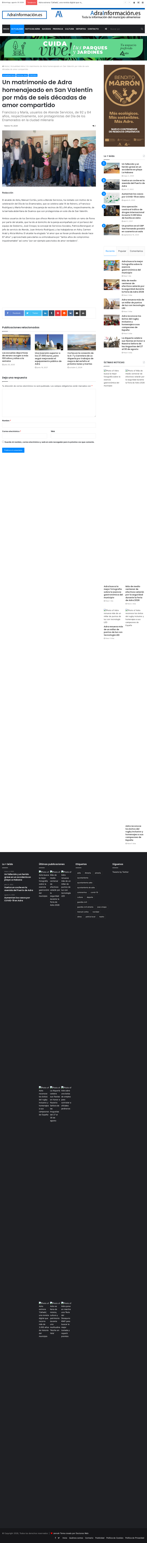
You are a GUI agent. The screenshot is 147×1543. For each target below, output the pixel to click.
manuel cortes (83, 912)
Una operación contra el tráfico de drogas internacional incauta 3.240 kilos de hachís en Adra (133, 212)
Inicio (6, 66)
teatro (101, 917)
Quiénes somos (76, 1538)
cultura (80, 897)
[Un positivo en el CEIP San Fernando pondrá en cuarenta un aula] (112, 229)
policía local (90, 917)
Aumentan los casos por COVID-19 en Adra (133, 195)
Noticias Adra (22, 75)
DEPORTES (81, 29)
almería (98, 873)
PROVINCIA (58, 29)
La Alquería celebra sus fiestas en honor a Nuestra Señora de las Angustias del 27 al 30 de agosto (133, 344)
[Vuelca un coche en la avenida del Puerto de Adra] (112, 184)
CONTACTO (93, 29)
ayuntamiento (82, 878)
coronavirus (82, 892)
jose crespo (102, 907)
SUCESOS (46, 29)
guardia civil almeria (85, 907)
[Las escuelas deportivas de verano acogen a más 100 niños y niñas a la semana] (16, 342)
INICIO (6, 29)
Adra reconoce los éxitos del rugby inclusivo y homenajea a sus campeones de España (131, 323)
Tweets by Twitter (120, 872)
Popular (122, 251)
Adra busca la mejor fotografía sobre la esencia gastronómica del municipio (113, 592)
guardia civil (82, 902)
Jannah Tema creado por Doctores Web (70, 1533)
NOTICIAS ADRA (32, 29)
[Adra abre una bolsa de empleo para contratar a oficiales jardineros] (66, 1098)
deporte (90, 897)
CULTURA (69, 29)
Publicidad (99, 1538)
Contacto (89, 1538)
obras (79, 917)
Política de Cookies (114, 1538)
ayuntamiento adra (84, 883)
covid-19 (94, 892)
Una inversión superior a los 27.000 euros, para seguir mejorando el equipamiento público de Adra (48, 358)
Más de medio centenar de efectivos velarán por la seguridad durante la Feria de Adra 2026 (133, 286)
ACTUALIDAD (17, 29)
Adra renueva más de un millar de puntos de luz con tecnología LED (133, 304)
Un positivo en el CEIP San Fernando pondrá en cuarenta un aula (133, 228)
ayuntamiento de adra (86, 887)
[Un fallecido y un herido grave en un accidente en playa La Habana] (112, 168)
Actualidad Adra (18, 66)
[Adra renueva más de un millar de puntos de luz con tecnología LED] (112, 303)
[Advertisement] (49, 279)
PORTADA (33, 75)
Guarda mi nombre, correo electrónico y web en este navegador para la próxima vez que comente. (49, 442)
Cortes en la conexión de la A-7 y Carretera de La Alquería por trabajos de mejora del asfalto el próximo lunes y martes (80, 358)
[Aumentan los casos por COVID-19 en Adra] (112, 198)
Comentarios (136, 251)
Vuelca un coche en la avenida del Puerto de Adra (133, 183)
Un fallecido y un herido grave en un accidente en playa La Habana (132, 168)
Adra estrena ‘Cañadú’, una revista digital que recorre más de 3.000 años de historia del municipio (82, 2)
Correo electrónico (11, 431)
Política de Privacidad (134, 1538)
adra (79, 873)
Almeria (88, 873)
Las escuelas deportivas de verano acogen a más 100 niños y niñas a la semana (15, 356)
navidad (96, 912)
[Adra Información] (24, 15)
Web (53, 431)
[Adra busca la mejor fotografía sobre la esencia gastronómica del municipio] (112, 265)
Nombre (6, 420)
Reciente (110, 251)
